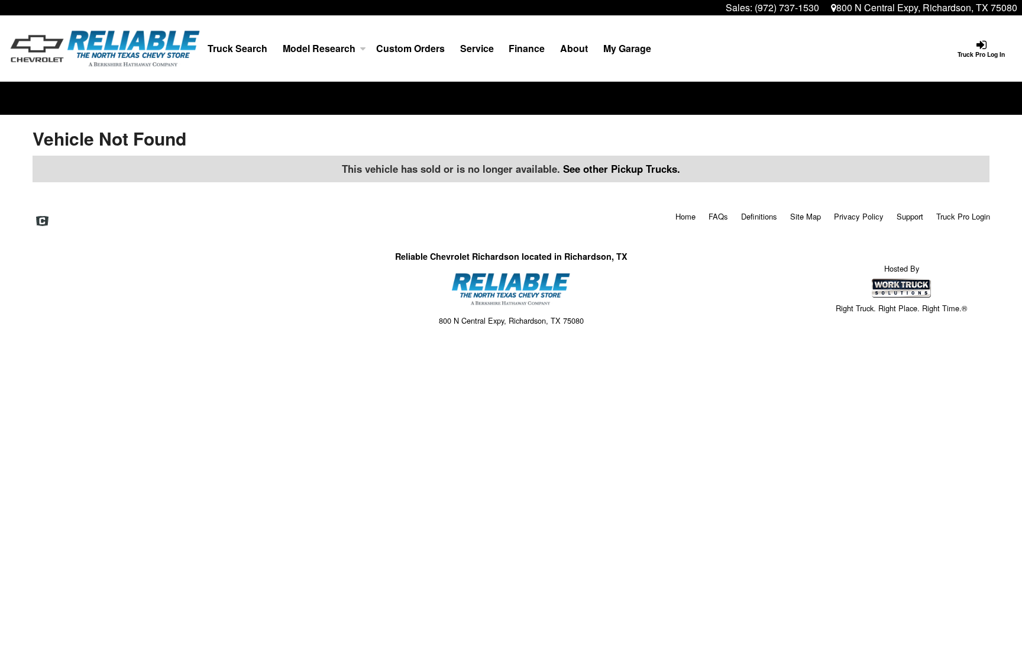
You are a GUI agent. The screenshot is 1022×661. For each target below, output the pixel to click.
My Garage (627, 48)
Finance (527, 48)
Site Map (805, 216)
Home (685, 216)
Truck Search (237, 48)
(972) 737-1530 (787, 7)
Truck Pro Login (963, 216)
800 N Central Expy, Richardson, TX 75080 (926, 7)
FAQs (718, 216)
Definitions (759, 216)
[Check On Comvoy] (42, 221)
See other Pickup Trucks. (621, 169)
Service (477, 48)
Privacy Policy (859, 216)
